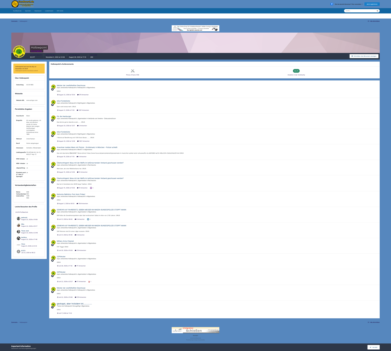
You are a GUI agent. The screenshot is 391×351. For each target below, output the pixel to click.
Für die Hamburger (64, 116)
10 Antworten (82, 172)
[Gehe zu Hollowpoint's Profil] (53, 86)
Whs (22, 224)
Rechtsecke (92, 165)
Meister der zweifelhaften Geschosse (71, 85)
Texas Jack (25, 231)
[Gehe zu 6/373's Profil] (18, 251)
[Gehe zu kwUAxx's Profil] (18, 238)
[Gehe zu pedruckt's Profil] (18, 218)
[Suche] (377, 10)
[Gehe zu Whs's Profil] (18, 225)
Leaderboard (49, 11)
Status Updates (368, 11)
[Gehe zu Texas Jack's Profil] (18, 231)
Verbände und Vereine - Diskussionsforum (102, 118)
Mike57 (79, 149)
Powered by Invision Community (195, 340)
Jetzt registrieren (372, 4)
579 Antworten (84, 94)
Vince (23, 244)
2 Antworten (83, 125)
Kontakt (195, 335)
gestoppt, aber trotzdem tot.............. (74, 303)
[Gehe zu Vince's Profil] (18, 245)
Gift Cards (60, 11)
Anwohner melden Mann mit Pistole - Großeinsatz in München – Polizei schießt (87, 147)
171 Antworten (81, 266)
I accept (374, 347)
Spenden (28, 11)
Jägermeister (81, 118)
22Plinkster (61, 257)
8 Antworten (82, 156)
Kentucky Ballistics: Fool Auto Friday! (71, 194)
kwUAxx (24, 237)
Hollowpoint (72, 87)
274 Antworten (81, 250)
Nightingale (81, 103)
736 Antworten (83, 203)
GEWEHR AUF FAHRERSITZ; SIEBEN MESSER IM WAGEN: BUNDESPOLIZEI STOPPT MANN (91, 210)
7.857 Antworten (83, 110)
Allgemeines (91, 87)
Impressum (38, 11)
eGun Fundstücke (63, 101)
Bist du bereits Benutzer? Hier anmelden (348, 4)
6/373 (23, 250)
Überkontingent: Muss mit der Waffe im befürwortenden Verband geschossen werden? (90, 163)
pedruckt (24, 217)
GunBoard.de (17, 11)
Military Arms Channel (65, 241)
